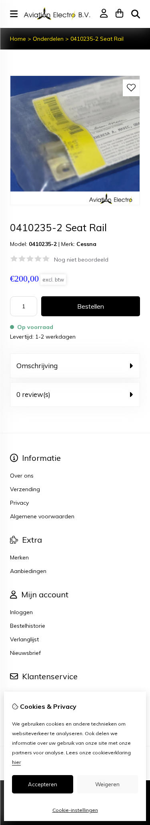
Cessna (86, 244)
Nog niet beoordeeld (81, 259)
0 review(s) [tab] (33, 394)
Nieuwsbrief (25, 652)
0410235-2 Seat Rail (97, 38)
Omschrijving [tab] (37, 365)
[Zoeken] (135, 14)
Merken (19, 557)
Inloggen (21, 612)
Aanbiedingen (28, 571)
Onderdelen (48, 38)
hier (16, 762)
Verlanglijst (24, 639)
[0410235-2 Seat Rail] (75, 203)
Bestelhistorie (27, 625)
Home (18, 38)
